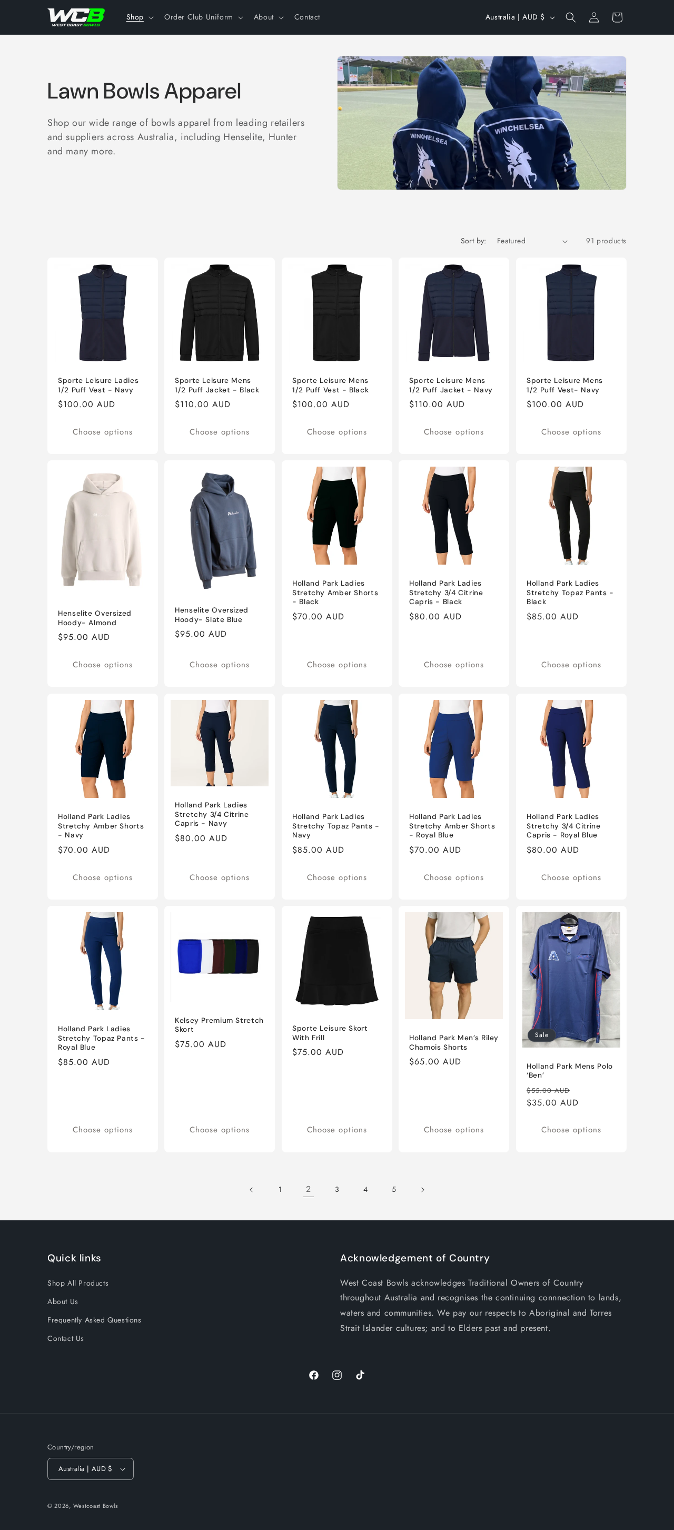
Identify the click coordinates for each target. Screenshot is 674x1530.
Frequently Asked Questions (94, 1320)
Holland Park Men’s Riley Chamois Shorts (454, 1042)
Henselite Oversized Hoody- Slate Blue (212, 615)
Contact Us (65, 1338)
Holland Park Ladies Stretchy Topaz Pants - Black (570, 593)
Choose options (103, 432)
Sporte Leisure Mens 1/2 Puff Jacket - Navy (451, 385)
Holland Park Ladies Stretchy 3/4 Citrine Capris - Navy (212, 814)
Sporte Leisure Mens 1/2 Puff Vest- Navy (565, 385)
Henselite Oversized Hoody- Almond (95, 618)
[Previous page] (251, 1189)
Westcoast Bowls (95, 1506)
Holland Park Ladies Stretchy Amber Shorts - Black (335, 593)
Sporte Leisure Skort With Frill (330, 1033)
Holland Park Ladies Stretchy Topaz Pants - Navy (336, 826)
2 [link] (308, 1189)
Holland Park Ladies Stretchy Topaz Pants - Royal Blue (101, 1038)
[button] (139, 17)
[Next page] (422, 1189)
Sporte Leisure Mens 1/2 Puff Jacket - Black (217, 385)
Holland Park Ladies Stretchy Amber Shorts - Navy (101, 826)
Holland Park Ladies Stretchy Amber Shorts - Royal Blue (452, 826)
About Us (62, 1301)
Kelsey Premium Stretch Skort (219, 1025)
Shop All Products (77, 1283)
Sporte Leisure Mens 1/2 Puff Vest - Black (330, 385)
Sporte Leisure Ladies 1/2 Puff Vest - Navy (98, 385)
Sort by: (474, 240)
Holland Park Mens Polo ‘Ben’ (570, 1070)
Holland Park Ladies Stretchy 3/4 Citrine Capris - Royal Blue (564, 826)
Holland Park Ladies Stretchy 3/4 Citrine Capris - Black (446, 593)
